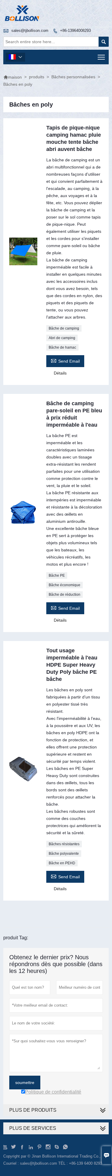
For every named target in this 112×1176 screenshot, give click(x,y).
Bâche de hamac (62, 347)
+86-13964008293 (75, 30)
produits (36, 76)
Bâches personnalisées (73, 76)
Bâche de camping (64, 328)
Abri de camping (62, 338)
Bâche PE (57, 575)
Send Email (65, 360)
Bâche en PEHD (62, 863)
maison (12, 77)
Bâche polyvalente (64, 853)
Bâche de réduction (64, 594)
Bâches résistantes (64, 844)
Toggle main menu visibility (101, 57)
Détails (60, 373)
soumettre (24, 1082)
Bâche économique (64, 585)
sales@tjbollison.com (29, 30)
